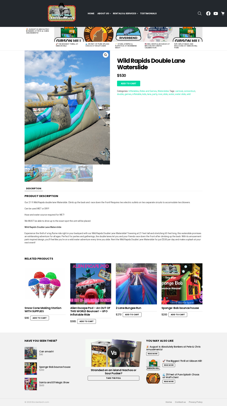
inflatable (136, 94)
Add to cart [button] (40, 318)
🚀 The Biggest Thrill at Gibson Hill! (67, 45)
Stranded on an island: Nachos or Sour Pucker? (113, 371)
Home (91, 13)
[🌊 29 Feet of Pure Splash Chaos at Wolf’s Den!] (99, 34)
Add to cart (128, 83)
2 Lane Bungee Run (128, 308)
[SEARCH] (200, 13)
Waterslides (163, 91)
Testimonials (148, 13)
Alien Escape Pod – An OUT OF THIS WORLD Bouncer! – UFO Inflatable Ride (90, 311)
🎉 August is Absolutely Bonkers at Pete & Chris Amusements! (37, 31)
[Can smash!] (31, 353)
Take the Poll (113, 378)
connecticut (189, 91)
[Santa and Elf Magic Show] (31, 384)
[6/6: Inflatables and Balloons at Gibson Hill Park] (187, 34)
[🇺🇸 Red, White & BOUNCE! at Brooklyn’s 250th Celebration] (158, 34)
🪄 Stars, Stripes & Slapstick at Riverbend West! (126, 46)
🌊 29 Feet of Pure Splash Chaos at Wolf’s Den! (97, 45)
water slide (180, 94)
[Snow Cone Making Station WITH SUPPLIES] (45, 283)
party (154, 94)
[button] (105, 55)
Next (200, 38)
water (171, 94)
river (160, 94)
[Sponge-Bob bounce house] (182, 283)
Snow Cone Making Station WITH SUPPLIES (43, 309)
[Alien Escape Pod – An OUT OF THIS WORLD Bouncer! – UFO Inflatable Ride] (90, 283)
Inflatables (134, 91)
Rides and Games (148, 91)
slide (165, 94)
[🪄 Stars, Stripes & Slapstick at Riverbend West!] (128, 34)
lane (149, 94)
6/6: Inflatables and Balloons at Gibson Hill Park (185, 46)
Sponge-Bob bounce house (180, 308)
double (120, 94)
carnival (179, 91)
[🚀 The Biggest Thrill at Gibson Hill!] (69, 34)
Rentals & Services (124, 13)
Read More (152, 354)
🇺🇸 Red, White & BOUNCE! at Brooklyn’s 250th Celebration (157, 46)
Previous (26, 38)
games (128, 94)
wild (189, 94)
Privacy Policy (195, 402)
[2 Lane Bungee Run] (136, 283)
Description (33, 188)
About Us (103, 13)
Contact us (180, 402)
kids (144, 94)
